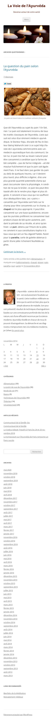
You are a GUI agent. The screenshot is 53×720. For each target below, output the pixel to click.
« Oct (6, 366)
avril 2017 (8, 523)
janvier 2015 (9, 611)
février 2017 (9, 530)
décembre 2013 (10, 657)
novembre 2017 (10, 501)
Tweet (8, 83)
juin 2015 (7, 594)
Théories (7, 401)
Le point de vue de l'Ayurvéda (16, 387)
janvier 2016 (9, 572)
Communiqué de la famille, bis (17, 422)
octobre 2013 (9, 665)
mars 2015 (8, 604)
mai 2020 (7, 470)
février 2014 (9, 650)
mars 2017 (8, 526)
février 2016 (9, 569)
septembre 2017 (11, 509)
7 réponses (8, 77)
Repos (6, 394)
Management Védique (13, 696)
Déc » (43, 366)
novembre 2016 (10, 537)
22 (37, 358)
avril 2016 (8, 562)
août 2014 (8, 629)
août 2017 (8, 512)
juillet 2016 (8, 551)
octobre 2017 (9, 505)
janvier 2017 (9, 533)
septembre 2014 (11, 626)
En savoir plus (18, 330)
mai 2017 (7, 519)
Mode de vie (9, 390)
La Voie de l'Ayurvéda (26, 6)
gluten (40, 262)
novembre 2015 (10, 579)
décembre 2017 (10, 498)
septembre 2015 (11, 587)
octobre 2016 (9, 540)
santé (18, 266)
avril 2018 (8, 494)
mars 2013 (8, 675)
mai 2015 (7, 597)
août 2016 (8, 548)
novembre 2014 (10, 618)
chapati (33, 262)
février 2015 (9, 608)
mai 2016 (7, 558)
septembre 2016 (11, 544)
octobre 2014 (9, 622)
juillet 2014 (8, 633)
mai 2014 (7, 640)
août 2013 (8, 672)
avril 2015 (8, 601)
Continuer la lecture (15, 251)
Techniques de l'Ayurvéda (15, 397)
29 (37, 362)
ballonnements (23, 262)
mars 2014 (8, 647)
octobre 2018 (9, 477)
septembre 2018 (11, 480)
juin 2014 (7, 636)
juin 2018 (7, 487)
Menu (26, 19)
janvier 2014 (9, 654)
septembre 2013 (11, 668)
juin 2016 (7, 555)
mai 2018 (7, 491)
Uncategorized (10, 405)
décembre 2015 (10, 576)
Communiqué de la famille (15, 426)
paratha (7, 266)
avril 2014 (8, 643)
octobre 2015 (9, 583)
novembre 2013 (10, 661)
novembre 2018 (10, 473)
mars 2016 (8, 565)
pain (46, 262)
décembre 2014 (10, 615)
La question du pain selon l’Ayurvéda (21, 68)
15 (37, 355)
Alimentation (37, 259)
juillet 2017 (8, 516)
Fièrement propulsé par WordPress (18, 714)
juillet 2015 (8, 590)
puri (13, 266)
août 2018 (8, 484)
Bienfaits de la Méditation (15, 693)
